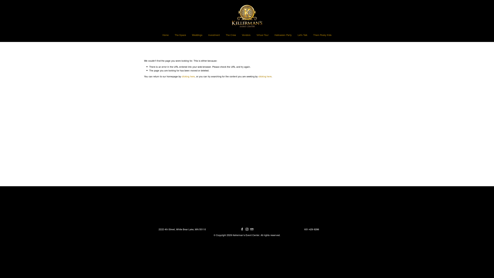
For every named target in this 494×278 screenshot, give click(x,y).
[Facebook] (242, 229)
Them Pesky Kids (322, 35)
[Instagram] (247, 229)
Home (165, 35)
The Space (180, 35)
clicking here (188, 76)
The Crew (231, 35)
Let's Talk (302, 35)
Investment (214, 35)
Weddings (197, 35)
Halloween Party (283, 35)
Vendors (246, 35)
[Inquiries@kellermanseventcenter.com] (251, 229)
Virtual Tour (263, 35)
